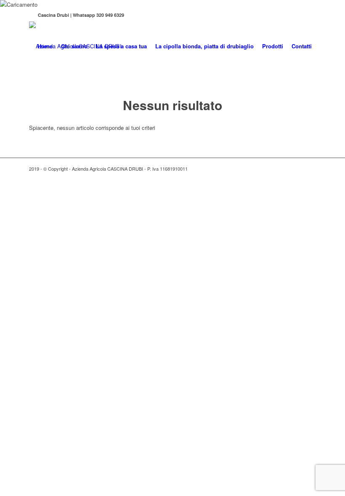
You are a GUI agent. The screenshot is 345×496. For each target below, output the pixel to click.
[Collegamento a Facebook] (31, 15)
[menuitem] (45, 46)
